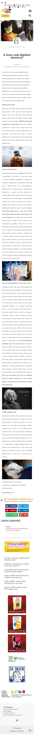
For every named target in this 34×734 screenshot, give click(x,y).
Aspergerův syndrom (17, 499)
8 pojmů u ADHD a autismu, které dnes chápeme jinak (15, 588)
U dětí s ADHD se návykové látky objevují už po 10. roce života (15, 582)
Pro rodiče (24, 66)
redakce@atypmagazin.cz (15, 715)
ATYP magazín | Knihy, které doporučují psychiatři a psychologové (17, 529)
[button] (30, 11)
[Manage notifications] (30, 730)
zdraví (29, 501)
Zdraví (28, 66)
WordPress (13, 731)
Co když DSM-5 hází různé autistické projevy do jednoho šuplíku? (16, 571)
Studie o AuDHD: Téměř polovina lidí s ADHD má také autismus (16, 577)
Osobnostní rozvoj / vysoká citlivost (13, 66)
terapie (22, 501)
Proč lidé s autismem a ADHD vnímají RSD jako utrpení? (16, 559)
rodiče (15, 501)
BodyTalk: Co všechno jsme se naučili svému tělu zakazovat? (16, 565)
